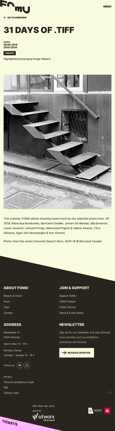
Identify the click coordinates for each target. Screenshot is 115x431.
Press (7, 301)
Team (7, 307)
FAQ (6, 387)
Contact (8, 312)
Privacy (8, 376)
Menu (107, 6)
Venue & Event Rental (71, 312)
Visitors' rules (11, 392)
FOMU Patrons (67, 307)
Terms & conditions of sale (19, 382)
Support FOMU (67, 295)
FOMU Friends (67, 301)
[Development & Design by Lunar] (110, 392)
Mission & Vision (13, 295)
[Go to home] (15, 7)
